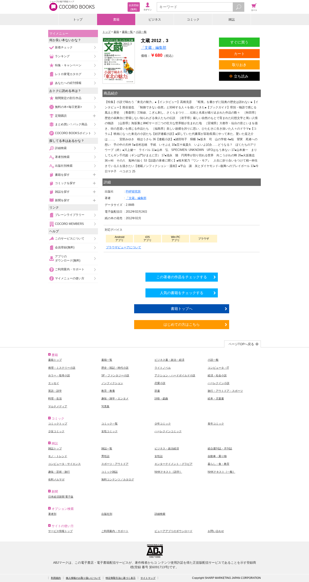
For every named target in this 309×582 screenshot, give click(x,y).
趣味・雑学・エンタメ (114, 398)
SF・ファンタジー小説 (115, 375)
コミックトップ (57, 423)
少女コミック (56, 431)
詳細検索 (61, 148)
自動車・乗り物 (217, 456)
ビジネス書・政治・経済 (169, 359)
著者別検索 (62, 157)
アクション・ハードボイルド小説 (174, 375)
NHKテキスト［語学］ (168, 471)
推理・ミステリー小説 (61, 367)
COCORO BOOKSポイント (73, 133)
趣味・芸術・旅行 (59, 471)
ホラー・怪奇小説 (59, 375)
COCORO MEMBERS (69, 224)
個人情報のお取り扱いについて (83, 578)
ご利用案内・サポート (69, 269)
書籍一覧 (106, 359)
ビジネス (154, 19)
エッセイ (53, 383)
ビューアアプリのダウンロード (173, 531)
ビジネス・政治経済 (166, 448)
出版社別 (106, 513)
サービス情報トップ (60, 531)
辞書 (157, 390)
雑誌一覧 (106, 448)
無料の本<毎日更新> (68, 107)
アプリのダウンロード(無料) (67, 258)
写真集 (105, 406)
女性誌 (158, 456)
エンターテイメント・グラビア (173, 464)
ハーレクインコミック (168, 431)
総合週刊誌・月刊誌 (220, 448)
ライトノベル (162, 367)
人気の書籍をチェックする (181, 293)
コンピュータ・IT (218, 367)
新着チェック (64, 47)
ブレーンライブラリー (69, 214)
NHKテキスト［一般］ (221, 471)
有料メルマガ (56, 479)
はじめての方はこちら (182, 324)
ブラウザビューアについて (123, 247)
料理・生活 (55, 398)
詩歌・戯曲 (161, 398)
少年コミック (162, 423)
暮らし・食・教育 (218, 464)
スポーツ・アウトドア (114, 464)
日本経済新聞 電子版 (60, 496)
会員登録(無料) (64, 247)
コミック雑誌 (109, 471)
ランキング (62, 56)
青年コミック (216, 423)
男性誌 (105, 456)
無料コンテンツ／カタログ (117, 479)
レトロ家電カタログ (68, 74)
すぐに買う (239, 42)
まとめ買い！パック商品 (71, 124)
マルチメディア (57, 406)
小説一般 (213, 359)
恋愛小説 (159, 383)
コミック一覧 (109, 423)
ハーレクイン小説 (218, 383)
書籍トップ (55, 359)
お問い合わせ (216, 531)
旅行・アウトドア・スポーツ (225, 390)
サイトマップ (147, 578)
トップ (78, 19)
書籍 (116, 19)
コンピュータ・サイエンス (64, 464)
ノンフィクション (112, 383)
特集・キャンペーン (68, 65)
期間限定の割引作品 (68, 98)
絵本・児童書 (216, 398)
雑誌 (231, 19)
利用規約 (56, 578)
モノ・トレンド (57, 456)
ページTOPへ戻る (241, 344)
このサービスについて (69, 238)
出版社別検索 (64, 165)
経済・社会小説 (217, 375)
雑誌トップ (55, 448)
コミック (193, 19)
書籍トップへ (182, 308)
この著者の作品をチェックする (181, 277)
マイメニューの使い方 (69, 278)
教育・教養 (108, 390)
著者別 (52, 513)
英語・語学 (55, 390)
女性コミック (109, 431)
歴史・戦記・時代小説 (114, 367)
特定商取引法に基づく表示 (120, 578)
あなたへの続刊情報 (68, 83)
